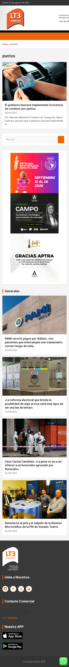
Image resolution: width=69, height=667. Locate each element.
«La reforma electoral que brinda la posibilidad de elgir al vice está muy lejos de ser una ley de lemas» (34, 403)
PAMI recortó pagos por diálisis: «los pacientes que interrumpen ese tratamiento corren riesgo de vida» (33, 342)
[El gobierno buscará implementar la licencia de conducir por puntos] (34, 81)
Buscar (61, 139)
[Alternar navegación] (6, 36)
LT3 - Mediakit (9, 618)
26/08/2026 (11, 350)
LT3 (43, 661)
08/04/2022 (11, 112)
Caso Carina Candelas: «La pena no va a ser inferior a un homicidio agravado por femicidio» (33, 465)
